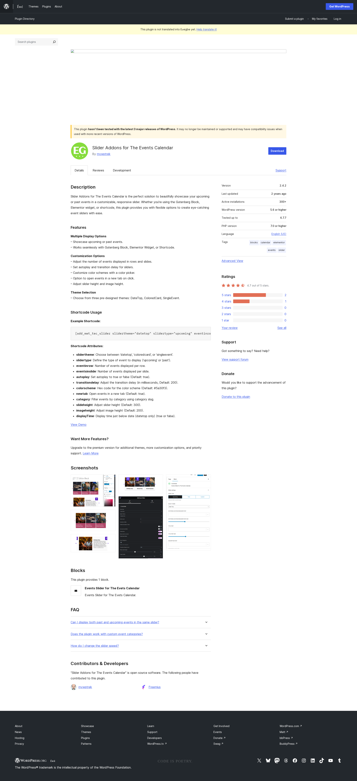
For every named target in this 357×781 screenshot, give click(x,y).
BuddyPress (289, 743)
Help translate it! (207, 29)
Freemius (155, 687)
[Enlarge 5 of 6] (158, 501)
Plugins (85, 737)
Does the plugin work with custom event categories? (107, 634)
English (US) (278, 233)
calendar (265, 242)
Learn (150, 726)
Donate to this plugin (236, 397)
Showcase (87, 726)
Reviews (98, 170)
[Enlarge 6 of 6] (206, 479)
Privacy (19, 743)
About (18, 726)
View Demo (78, 424)
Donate (219, 737)
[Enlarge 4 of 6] (158, 479)
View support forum (235, 359)
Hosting (19, 737)
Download (277, 150)
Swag (218, 743)
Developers (154, 737)
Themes (86, 732)
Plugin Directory (25, 18)
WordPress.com (291, 726)
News (18, 732)
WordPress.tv (157, 743)
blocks (254, 242)
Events (217, 732)
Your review (230, 328)
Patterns (86, 743)
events (272, 250)
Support (281, 170)
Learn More (91, 453)
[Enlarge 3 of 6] (110, 539)
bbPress (286, 737)
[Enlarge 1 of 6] (110, 479)
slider (282, 250)
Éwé (52, 760)
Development (122, 170)
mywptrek (103, 154)
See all (281, 328)
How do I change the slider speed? (95, 646)
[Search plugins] (54, 42)
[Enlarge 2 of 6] (110, 515)
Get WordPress (339, 6)
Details (79, 170)
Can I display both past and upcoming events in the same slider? (115, 622)
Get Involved (221, 726)
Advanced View (232, 261)
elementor (279, 242)
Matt (284, 732)
